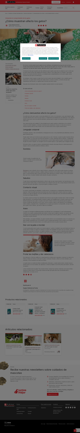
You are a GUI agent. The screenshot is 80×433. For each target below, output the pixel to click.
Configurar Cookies (26, 58)
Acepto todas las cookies (53, 58)
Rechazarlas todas (43, 58)
